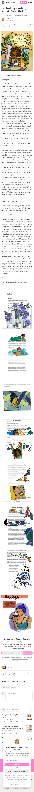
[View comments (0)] (9, 25)
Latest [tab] (8, 710)
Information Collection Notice (20, 659)
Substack (8, 788)
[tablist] (9, 687)
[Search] (31, 710)
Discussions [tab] (15, 710)
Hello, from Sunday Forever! (11, 715)
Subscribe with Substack (18, 771)
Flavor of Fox (14, 261)
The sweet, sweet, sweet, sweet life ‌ (12, 729)
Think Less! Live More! (10, 726)
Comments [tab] (6, 687)
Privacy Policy (22, 779)
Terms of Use (25, 657)
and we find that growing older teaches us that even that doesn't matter (15, 270)
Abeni (7, 18)
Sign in (30, 2)
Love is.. (4, 717)
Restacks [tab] (13, 687)
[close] (28, 739)
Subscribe (23, 2)
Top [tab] (4, 710)
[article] (17, 718)
